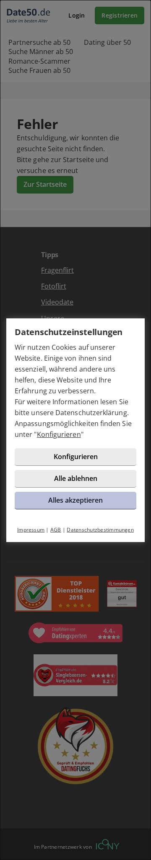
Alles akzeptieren (75, 500)
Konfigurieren (59, 434)
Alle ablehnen (75, 478)
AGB (55, 529)
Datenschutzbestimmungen (100, 529)
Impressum (30, 529)
